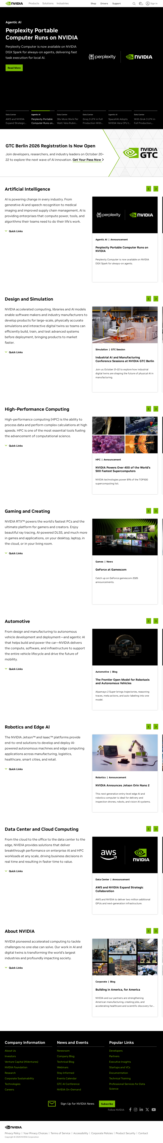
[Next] (155, 189)
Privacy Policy (12, 1133)
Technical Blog (65, 1061)
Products (34, 3)
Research (10, 1072)
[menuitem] (34, 3)
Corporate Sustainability (19, 1078)
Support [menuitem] (116, 3)
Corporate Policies (102, 1133)
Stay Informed (65, 1072)
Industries (63, 3)
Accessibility (80, 1133)
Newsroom (63, 1050)
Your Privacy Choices (35, 1133)
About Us (10, 1050)
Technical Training (120, 1078)
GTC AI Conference (68, 1083)
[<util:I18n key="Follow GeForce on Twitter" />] (147, 1109)
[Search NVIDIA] (134, 2)
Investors (10, 1056)
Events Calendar (67, 1078)
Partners (114, 1056)
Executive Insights (120, 1061)
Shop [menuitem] (93, 3)
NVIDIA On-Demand (69, 1089)
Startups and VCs (119, 1067)
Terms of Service (60, 1133)
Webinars (62, 1067)
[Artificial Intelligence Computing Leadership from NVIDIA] (14, 3)
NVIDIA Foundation (16, 1067)
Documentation (118, 1072)
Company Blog (65, 1056)
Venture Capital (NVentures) (21, 1061)
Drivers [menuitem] (104, 3)
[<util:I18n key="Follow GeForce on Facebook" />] (130, 1109)
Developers (116, 1050)
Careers (9, 1089)
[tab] (17, 117)
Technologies (12, 1083)
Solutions (47, 3)
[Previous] (148, 189)
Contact (143, 1133)
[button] (140, 4)
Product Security (125, 1133)
